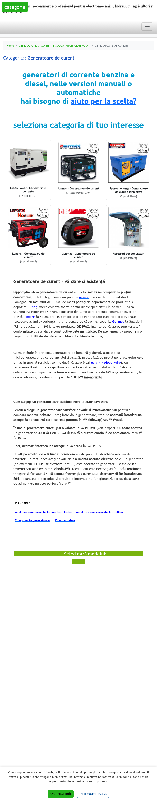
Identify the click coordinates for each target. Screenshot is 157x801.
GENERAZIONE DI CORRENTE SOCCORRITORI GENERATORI (54, 45)
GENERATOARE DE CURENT (111, 45)
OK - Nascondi (60, 794)
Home (10, 45)
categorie (14, 7)
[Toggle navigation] (147, 26)
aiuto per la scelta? (103, 101)
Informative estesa (93, 794)
